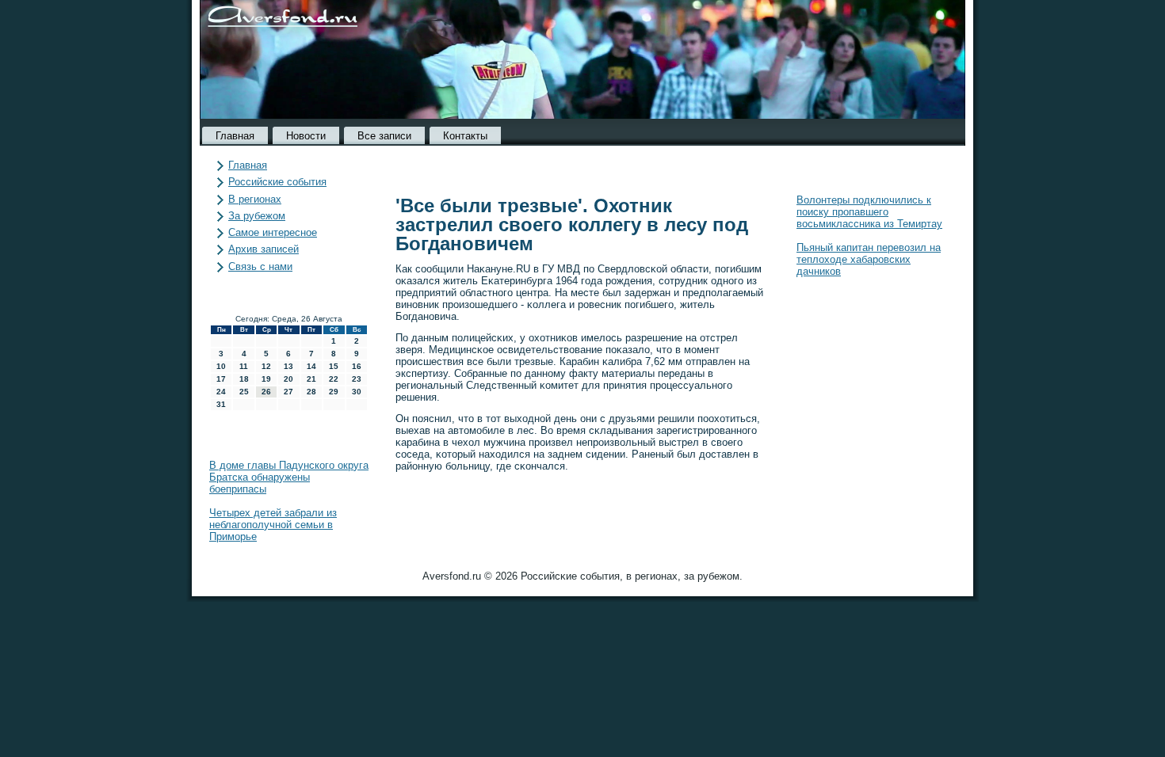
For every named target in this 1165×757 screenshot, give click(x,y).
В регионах (254, 199)
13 (288, 366)
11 (243, 366)
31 (221, 404)
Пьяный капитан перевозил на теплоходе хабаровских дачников (868, 259)
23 (356, 379)
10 (221, 366)
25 (244, 391)
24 (221, 391)
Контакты (465, 136)
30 (356, 391)
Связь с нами (260, 266)
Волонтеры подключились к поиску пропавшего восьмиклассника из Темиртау (869, 212)
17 (221, 379)
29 (333, 391)
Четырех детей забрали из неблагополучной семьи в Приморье (273, 524)
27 (288, 391)
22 (333, 379)
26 (266, 391)
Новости (306, 136)
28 (311, 391)
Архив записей (263, 249)
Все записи (384, 136)
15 (333, 366)
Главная (235, 136)
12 (266, 366)
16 (356, 366)
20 (288, 379)
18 (244, 379)
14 (311, 366)
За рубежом (256, 216)
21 (311, 379)
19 (266, 379)
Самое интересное (272, 232)
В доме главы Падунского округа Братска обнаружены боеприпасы (289, 477)
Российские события (277, 182)
